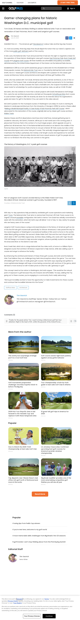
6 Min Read (17, 442)
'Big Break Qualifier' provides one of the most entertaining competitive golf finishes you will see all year (56, 480)
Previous (70, 203)
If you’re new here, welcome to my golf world (29, 529)
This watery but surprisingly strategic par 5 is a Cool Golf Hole (22, 357)
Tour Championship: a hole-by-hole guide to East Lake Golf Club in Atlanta (55, 384)
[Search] (44, 8)
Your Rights (17, 603)
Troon (10, 215)
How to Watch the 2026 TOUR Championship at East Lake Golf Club (22, 448)
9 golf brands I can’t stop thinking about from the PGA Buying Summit (39, 542)
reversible (19, 217)
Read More (40, 494)
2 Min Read (17, 350)
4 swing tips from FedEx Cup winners (26, 523)
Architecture (23, 287)
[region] (40, 608)
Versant (19, 599)
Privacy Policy (13, 601)
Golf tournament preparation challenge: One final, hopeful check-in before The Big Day (22, 385)
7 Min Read (50, 406)
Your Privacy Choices (32, 616)
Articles (10, 360)
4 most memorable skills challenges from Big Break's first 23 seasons (39, 536)
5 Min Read (17, 377)
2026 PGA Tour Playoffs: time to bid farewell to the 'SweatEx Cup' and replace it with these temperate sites (22, 414)
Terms (46, 599)
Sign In (72, 8)
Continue (49, 616)
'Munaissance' (38, 44)
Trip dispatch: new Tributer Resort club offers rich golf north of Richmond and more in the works (23, 480)
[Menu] (3, 8)
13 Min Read (50, 377)
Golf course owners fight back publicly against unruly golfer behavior (56, 357)
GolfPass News (10, 287)
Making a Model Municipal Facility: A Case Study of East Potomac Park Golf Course (34, 109)
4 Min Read (50, 350)
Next (74, 203)
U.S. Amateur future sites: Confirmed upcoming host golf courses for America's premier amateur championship (55, 450)
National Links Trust (31, 70)
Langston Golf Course (21, 61)
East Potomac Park (56, 58)
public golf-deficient (20, 51)
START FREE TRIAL (68, 2)
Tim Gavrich (22, 295)
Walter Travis (9, 113)
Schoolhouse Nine (58, 94)
